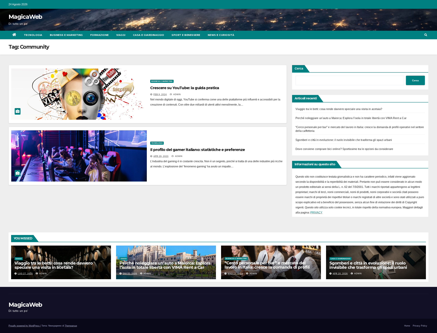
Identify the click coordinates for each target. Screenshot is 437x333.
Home (407, 325)
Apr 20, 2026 (340, 273)
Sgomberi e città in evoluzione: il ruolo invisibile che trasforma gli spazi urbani (343, 139)
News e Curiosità (221, 35)
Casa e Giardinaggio (148, 35)
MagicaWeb (25, 16)
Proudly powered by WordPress (24, 325)
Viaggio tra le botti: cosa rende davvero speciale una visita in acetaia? (338, 109)
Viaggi (120, 35)
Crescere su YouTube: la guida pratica (184, 88)
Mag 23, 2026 (235, 273)
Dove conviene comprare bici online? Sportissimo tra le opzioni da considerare (344, 149)
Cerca (299, 68)
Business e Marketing (66, 35)
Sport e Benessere (186, 35)
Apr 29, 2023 (160, 156)
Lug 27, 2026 (25, 273)
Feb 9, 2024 (160, 94)
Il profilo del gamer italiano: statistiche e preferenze (197, 149)
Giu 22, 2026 (130, 273)
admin (177, 94)
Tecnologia (33, 35)
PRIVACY (316, 212)
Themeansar (71, 325)
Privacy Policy (420, 325)
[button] (425, 34)
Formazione (99, 35)
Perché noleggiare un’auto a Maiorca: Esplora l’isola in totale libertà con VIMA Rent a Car (350, 118)
